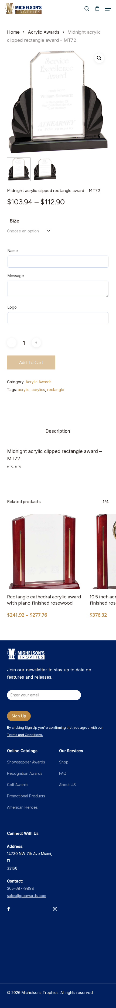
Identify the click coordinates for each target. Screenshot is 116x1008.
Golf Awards (17, 784)
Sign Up (19, 716)
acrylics (38, 389)
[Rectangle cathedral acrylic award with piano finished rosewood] (44, 551)
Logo (12, 307)
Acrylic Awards (43, 32)
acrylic (23, 389)
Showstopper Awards (26, 762)
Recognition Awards (24, 773)
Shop (64, 762)
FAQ (62, 773)
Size (14, 221)
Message (16, 275)
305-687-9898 (20, 888)
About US (67, 784)
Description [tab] (58, 431)
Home (13, 32)
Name (13, 250)
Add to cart (31, 362)
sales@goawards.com (26, 895)
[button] (108, 8)
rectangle (55, 389)
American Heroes (22, 807)
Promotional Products (26, 796)
